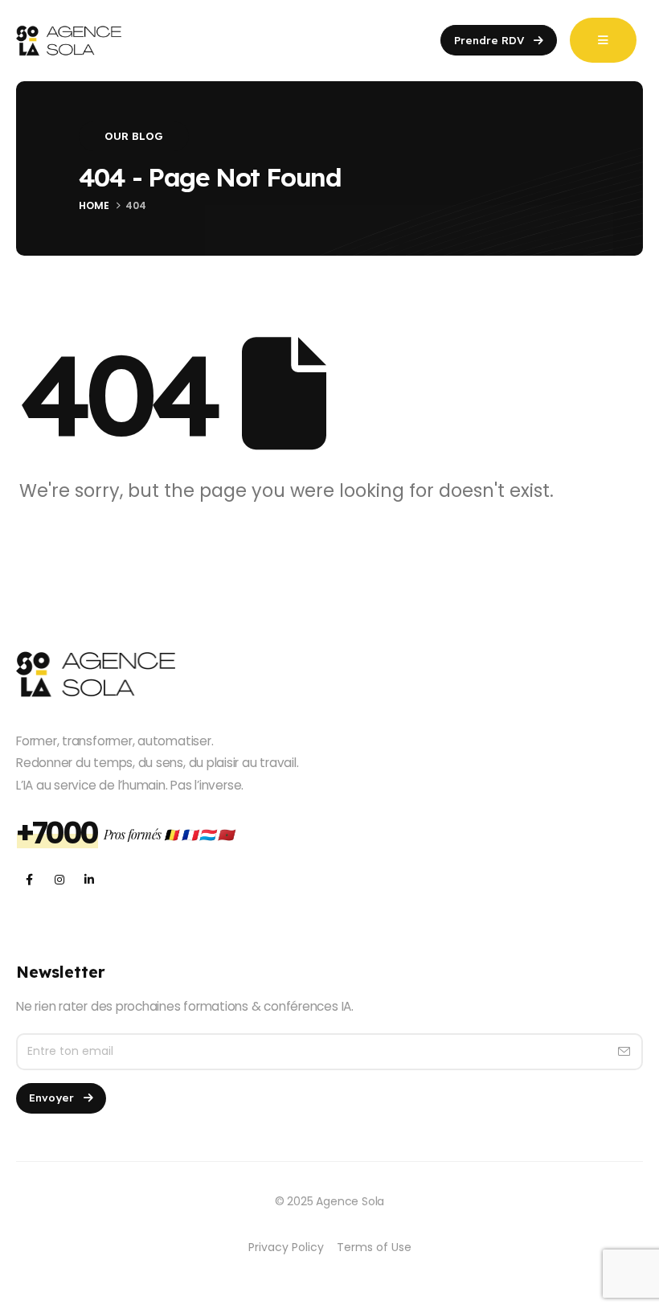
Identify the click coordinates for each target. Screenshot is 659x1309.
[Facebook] (29, 880)
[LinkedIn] (89, 880)
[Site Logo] (68, 40)
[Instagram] (59, 880)
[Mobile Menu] (603, 40)
